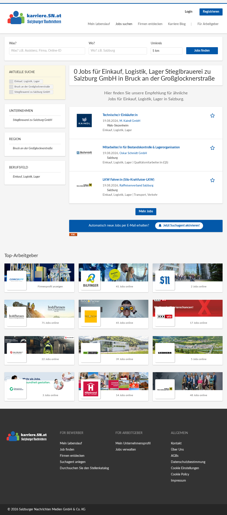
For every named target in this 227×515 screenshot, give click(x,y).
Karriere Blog (177, 24)
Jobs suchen (123, 24)
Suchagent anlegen (73, 462)
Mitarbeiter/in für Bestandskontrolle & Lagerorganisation (141, 147)
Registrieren (211, 11)
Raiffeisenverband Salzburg (136, 185)
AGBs (174, 455)
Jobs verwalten (125, 449)
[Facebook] (7, 452)
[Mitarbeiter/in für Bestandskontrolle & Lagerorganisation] (84, 152)
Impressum (178, 480)
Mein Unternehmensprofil (133, 443)
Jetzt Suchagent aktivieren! (181, 225)
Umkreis (156, 43)
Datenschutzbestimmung (188, 462)
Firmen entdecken (150, 24)
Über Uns (177, 449)
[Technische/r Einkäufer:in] (84, 120)
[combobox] (47, 50)
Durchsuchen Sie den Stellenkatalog (84, 468)
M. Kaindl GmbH (129, 121)
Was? (12, 43)
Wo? (92, 43)
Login (188, 11)
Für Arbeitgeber (208, 24)
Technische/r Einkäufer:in (120, 115)
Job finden (67, 449)
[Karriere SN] (34, 17)
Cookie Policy (180, 474)
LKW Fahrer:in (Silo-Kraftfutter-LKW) (128, 179)
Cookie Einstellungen (185, 468)
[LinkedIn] (21, 452)
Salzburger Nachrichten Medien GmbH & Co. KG (52, 509)
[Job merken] (213, 115)
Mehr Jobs (146, 211)
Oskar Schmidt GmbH (133, 153)
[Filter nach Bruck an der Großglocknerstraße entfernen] (11, 148)
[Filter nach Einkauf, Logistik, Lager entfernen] (11, 176)
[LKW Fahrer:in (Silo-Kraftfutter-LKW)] (84, 184)
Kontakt (176, 443)
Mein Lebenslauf (99, 24)
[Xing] (15, 452)
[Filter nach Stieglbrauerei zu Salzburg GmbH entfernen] (11, 120)
